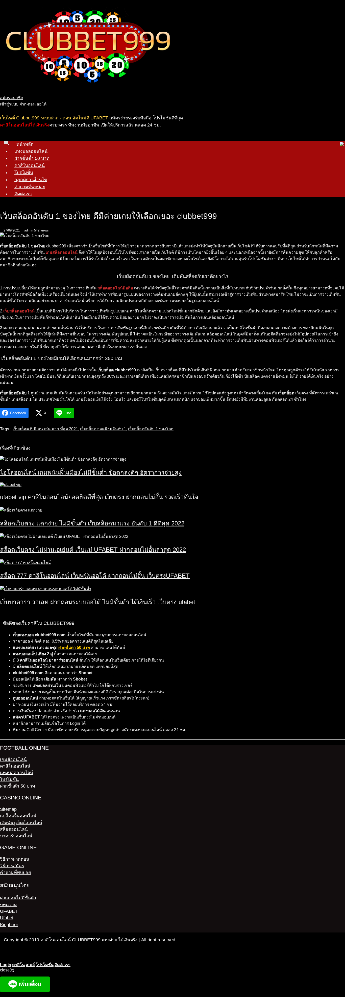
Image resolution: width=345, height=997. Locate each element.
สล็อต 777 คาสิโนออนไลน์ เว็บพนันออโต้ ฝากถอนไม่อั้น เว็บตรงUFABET (95, 575)
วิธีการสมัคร (12, 865)
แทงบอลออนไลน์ (30, 151)
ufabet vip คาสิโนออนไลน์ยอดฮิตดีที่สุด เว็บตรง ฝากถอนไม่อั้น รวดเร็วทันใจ (99, 497)
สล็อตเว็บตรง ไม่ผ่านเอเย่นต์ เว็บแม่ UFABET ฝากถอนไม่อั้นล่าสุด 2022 (93, 549)
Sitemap (8, 809)
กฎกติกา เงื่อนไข (30, 179)
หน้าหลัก (25, 144)
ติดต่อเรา (23, 193)
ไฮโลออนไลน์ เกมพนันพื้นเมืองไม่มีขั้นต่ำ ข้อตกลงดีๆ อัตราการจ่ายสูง (91, 472)
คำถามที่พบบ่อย (29, 186)
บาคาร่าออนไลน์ (16, 835)
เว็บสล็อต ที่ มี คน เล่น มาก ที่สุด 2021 (45, 429)
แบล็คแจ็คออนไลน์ (18, 815)
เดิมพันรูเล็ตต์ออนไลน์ (21, 822)
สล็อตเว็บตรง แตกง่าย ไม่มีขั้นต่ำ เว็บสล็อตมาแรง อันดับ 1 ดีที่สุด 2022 (92, 523)
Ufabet (6, 917)
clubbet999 (126, 370)
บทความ (8, 904)
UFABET (9, 911)
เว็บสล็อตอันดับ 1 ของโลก (151, 429)
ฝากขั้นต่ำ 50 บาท (32, 158)
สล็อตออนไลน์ (14, 829)
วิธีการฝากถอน (14, 859)
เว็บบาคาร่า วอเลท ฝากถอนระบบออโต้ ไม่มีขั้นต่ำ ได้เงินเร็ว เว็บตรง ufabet (97, 602)
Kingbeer (9, 924)
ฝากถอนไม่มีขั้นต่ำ (18, 897)
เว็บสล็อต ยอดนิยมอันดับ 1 (103, 429)
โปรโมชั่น (23, 172)
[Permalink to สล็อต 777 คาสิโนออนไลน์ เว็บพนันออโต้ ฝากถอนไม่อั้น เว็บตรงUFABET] (25, 562)
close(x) (7, 970)
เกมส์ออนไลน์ (13, 759)
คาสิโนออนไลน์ (29, 165)
